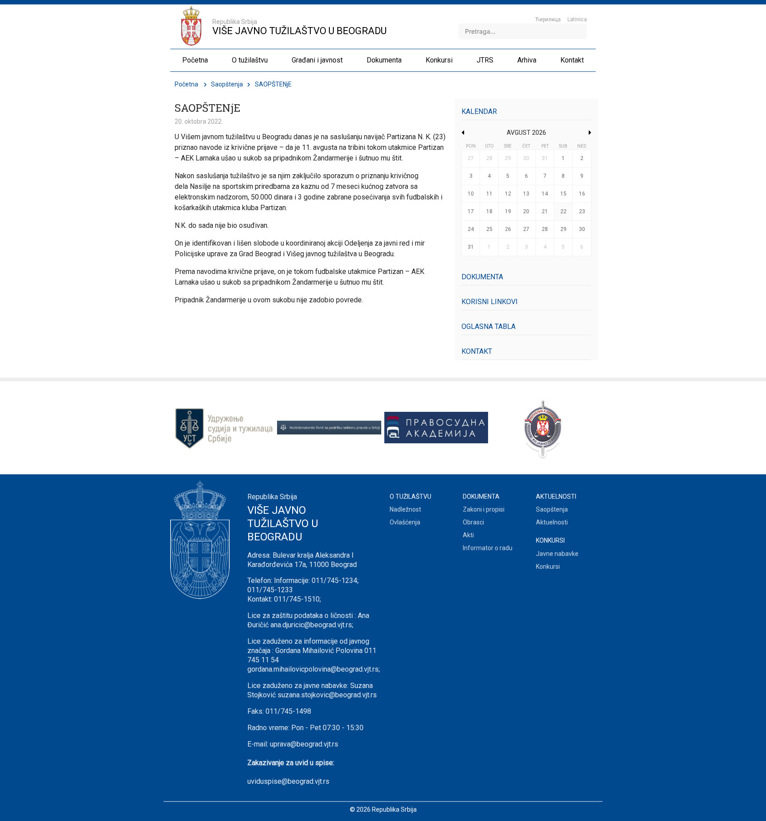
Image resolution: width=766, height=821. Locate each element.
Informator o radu (487, 547)
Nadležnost (405, 509)
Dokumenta (482, 277)
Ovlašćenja (405, 522)
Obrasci (473, 522)
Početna (186, 84)
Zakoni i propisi (483, 509)
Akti (468, 535)
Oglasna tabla (488, 326)
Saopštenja (227, 84)
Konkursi (548, 566)
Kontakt (476, 351)
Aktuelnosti (552, 522)
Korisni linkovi (489, 301)
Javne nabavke (557, 553)
